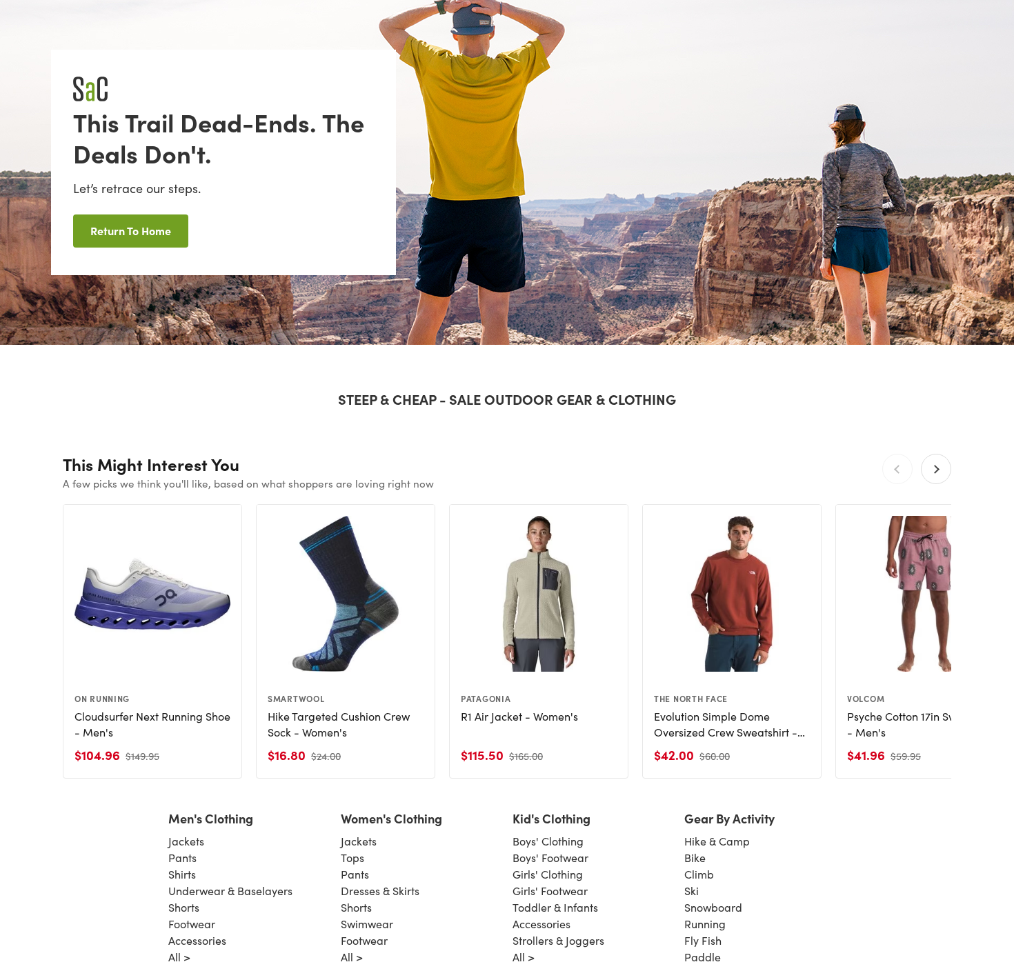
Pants (182, 857)
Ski (691, 890)
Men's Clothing (210, 818)
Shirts (182, 874)
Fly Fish (703, 940)
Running (705, 924)
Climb (699, 874)
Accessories (197, 940)
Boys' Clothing (548, 841)
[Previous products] (897, 469)
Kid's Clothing (551, 818)
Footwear (191, 924)
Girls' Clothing (548, 874)
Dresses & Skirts (380, 890)
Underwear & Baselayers (230, 890)
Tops (352, 857)
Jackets (186, 841)
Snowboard (713, 907)
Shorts (183, 907)
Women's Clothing (391, 818)
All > (179, 957)
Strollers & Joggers (558, 940)
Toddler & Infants (555, 907)
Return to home (130, 230)
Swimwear (367, 924)
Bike (695, 857)
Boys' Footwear (550, 857)
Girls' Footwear (550, 890)
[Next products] (936, 469)
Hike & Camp (717, 841)
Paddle (702, 957)
